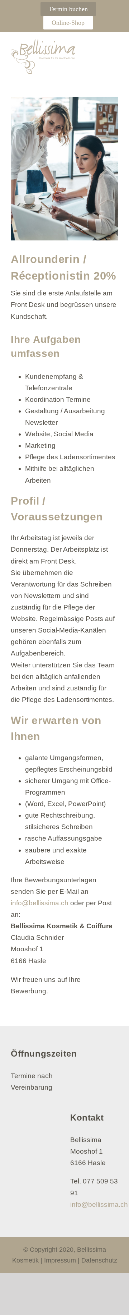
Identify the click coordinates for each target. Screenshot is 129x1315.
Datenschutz (99, 1260)
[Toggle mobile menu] (114, 46)
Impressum (60, 1260)
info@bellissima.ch (39, 903)
